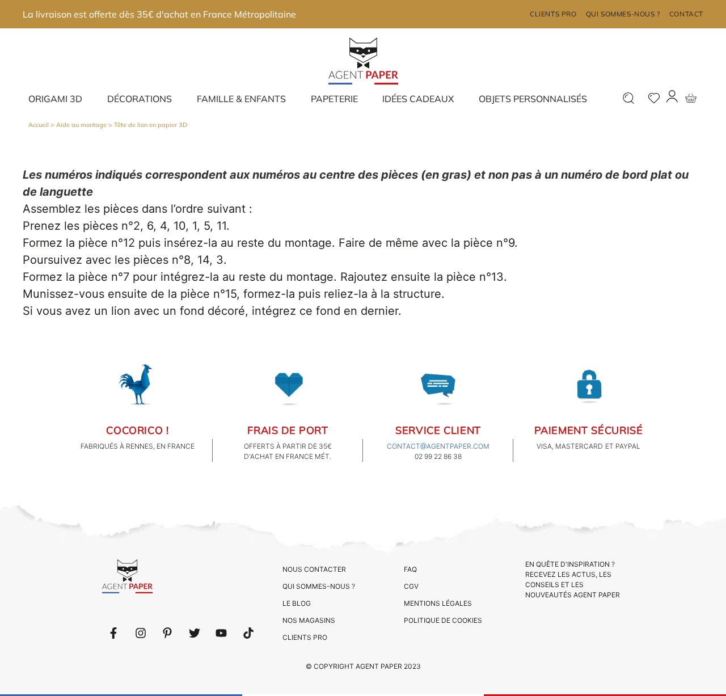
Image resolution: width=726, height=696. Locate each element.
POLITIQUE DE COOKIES (443, 620)
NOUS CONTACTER (314, 569)
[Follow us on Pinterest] (167, 633)
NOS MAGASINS (308, 620)
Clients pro (553, 14)
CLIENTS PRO (304, 637)
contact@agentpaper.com (438, 446)
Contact (686, 14)
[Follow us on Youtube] (221, 633)
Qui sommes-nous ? (623, 14)
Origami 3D (55, 98)
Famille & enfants (241, 98)
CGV (411, 586)
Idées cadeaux (418, 98)
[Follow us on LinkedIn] (140, 633)
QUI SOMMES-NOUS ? (318, 586)
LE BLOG (296, 603)
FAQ (410, 569)
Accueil (38, 125)
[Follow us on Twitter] (194, 633)
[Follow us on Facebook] (113, 633)
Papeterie (334, 98)
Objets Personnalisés (533, 98)
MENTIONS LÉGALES (438, 603)
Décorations (139, 98)
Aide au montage (81, 125)
